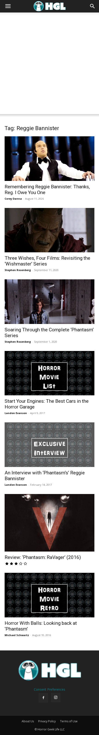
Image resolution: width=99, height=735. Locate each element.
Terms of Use (69, 721)
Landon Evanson (16, 413)
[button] (7, 6)
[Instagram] (55, 697)
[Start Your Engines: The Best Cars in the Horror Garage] (49, 373)
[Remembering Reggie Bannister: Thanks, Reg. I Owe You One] (49, 158)
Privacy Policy (47, 721)
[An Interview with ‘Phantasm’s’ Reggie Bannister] (49, 444)
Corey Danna (13, 198)
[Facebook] (43, 697)
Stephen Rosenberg (18, 270)
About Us (28, 721)
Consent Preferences (49, 689)
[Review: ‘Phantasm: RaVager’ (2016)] (49, 523)
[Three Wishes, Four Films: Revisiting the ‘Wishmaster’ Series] (49, 230)
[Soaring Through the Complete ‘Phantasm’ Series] (49, 301)
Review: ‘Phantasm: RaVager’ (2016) (43, 557)
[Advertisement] (49, 64)
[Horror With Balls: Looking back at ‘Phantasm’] (49, 595)
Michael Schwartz (17, 635)
